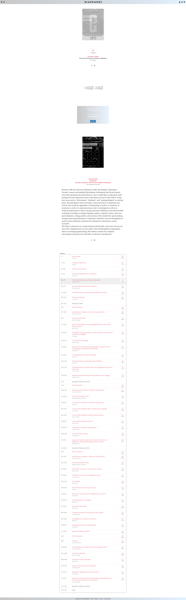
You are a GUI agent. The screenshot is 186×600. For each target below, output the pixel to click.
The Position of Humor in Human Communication (87, 469)
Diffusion (97, 598)
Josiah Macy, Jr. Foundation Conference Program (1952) (88, 456)
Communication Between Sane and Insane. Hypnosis (87, 415)
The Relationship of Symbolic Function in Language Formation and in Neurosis (92, 368)
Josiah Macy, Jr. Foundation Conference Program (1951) (88, 390)
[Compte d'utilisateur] (179, 2)
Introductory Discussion (79, 269)
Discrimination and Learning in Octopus (84, 487)
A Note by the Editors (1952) (80, 462)
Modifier (93, 121)
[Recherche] (4, 2)
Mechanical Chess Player (79, 506)
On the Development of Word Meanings (84, 355)
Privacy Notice (107, 598)
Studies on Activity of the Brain (81, 559)
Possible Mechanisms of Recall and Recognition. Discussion (89, 292)
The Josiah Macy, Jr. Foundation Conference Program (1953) (89, 547)
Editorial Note (76, 256)
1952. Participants (77, 451)
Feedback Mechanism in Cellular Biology (84, 525)
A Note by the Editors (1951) (80, 396)
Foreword (75, 541)
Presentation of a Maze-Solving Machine (84, 427)
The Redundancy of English (80, 340)
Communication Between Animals (82, 421)
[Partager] (94, 65)
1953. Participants (77, 536)
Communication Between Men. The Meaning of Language (89, 409)
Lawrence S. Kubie (93, 56)
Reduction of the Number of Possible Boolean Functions (89, 494)
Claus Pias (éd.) (93, 179)
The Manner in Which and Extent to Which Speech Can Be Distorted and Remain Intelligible (92, 333)
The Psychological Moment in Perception (84, 274)
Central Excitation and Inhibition (82, 500)
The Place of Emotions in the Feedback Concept (86, 475)
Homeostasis (76, 481)
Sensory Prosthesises (78, 297)
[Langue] (182, 2)
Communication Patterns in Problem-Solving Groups (88, 402)
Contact (101, 598)
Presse (92, 598)
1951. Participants (77, 385)
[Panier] (184, 2)
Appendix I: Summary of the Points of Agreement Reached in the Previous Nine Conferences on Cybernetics (91, 579)
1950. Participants (77, 307)
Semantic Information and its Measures (84, 566)
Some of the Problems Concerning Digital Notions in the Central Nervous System (91, 325)
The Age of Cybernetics (79, 263)
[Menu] (1, 2)
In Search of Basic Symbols (80, 433)
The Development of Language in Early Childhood (87, 361)
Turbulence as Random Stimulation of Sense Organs (87, 512)
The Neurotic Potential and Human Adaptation (86, 280)
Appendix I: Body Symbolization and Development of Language (91, 375)
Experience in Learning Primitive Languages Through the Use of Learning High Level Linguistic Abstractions (91, 348)
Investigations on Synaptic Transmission (84, 519)
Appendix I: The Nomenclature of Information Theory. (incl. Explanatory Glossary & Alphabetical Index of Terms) (89, 441)
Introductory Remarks (78, 318)
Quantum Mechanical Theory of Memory (84, 286)
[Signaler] (92, 65)
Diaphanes (93, 2)
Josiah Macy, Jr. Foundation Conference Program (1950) (88, 312)
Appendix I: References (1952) (81, 531)
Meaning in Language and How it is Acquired (85, 572)
